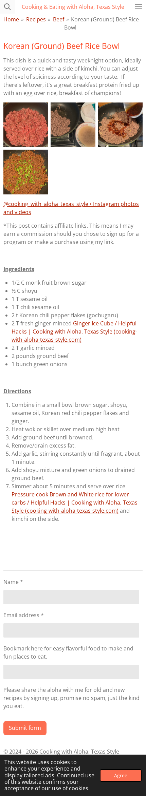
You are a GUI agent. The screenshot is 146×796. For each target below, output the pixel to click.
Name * (13, 582)
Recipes (36, 19)
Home (11, 19)
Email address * (23, 615)
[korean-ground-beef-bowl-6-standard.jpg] (25, 171)
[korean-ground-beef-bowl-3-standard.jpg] (72, 124)
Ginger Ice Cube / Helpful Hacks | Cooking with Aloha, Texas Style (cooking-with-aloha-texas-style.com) (74, 331)
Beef (58, 19)
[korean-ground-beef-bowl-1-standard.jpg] (25, 124)
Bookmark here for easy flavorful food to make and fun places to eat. (68, 652)
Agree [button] (120, 775)
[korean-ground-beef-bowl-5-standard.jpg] (120, 124)
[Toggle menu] (138, 7)
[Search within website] (7, 7)
